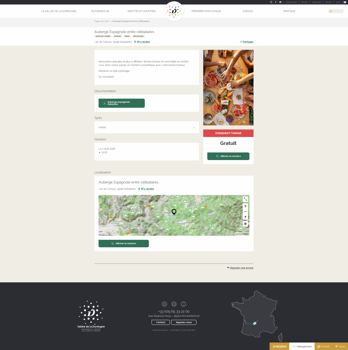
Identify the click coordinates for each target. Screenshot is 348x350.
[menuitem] (59, 11)
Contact (160, 322)
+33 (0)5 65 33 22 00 (173, 311)
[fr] (345, 2)
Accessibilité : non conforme (182, 330)
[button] (345, 2)
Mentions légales (160, 330)
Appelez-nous (184, 322)
